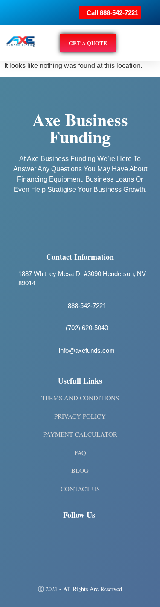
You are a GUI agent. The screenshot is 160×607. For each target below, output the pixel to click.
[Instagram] (48, 537)
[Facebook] (23, 537)
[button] (148, 43)
